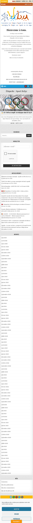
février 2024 (5, 315)
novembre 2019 (5, 467)
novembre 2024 (5, 288)
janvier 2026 (5, 249)
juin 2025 (4, 267)
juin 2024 (4, 303)
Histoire (14, 101)
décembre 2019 (5, 464)
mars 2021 (4, 419)
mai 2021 (3, 413)
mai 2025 (4, 270)
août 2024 (4, 297)
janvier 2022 (5, 389)
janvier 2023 (5, 354)
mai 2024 (4, 306)
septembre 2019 (6, 473)
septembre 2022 (6, 366)
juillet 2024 (4, 300)
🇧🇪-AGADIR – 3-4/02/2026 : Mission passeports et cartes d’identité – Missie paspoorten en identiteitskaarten (15, 215)
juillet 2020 (4, 443)
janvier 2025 (5, 282)
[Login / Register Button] (19, 497)
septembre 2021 (6, 401)
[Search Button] (31, 86)
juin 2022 (4, 375)
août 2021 (4, 404)
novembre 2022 (5, 360)
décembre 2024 (5, 285)
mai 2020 (4, 449)
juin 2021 (4, 410)
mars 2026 (4, 243)
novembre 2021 (5, 395)
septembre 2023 (6, 330)
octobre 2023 (5, 327)
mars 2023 (4, 348)
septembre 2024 (6, 294)
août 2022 (4, 369)
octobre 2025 (5, 255)
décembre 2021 (5, 392)
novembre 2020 (6, 431)
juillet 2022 (4, 372)
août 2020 (4, 440)
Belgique (5, 99)
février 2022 (5, 386)
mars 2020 (4, 455)
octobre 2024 (5, 291)
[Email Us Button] (11, 497)
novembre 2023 (5, 324)
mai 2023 (4, 342)
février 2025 (5, 279)
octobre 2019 (5, 470)
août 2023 (4, 333)
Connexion (4, 482)
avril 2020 (4, 452)
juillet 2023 (4, 336)
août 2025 (4, 261)
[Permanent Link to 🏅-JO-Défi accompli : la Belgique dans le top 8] (16, 103)
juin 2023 (4, 339)
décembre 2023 (5, 321)
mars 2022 (4, 384)
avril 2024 (4, 309)
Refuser (16, 514)
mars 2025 (4, 276)
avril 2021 (4, 416)
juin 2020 (4, 446)
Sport (21, 101)
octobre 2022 (5, 363)
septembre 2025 (6, 258)
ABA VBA (12, 123)
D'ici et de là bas (14, 99)
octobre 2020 (5, 434)
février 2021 (5, 422)
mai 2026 (4, 237)
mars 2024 (4, 312)
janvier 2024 (5, 318)
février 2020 (5, 458)
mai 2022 (4, 378)
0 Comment (29, 110)
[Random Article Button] (26, 86)
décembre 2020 (5, 428)
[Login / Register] (28, 86)
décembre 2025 (5, 252)
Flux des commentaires (8, 488)
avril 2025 (4, 273)
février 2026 (5, 246)
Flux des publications (7, 485)
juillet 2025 (4, 264)
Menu (4, 4)
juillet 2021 (4, 407)
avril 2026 (4, 240)
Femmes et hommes (26, 99)
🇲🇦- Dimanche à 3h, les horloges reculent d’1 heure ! (15, 204)
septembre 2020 (6, 437)
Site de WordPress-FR (7, 491)
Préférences (16, 519)
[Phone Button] (14, 497)
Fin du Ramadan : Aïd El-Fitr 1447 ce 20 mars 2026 (15, 186)
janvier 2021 (4, 425)
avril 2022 (4, 381)
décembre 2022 (5, 357)
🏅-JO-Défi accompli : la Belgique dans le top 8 (16, 112)
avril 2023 (4, 345)
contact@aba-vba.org (17, 71)
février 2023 (5, 351)
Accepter (16, 509)
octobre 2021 (5, 398)
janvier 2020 (5, 461)
